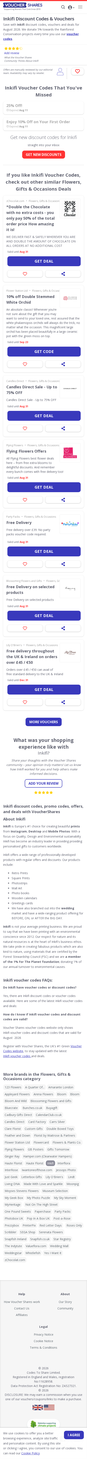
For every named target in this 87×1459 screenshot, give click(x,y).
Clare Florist (13, 1129)
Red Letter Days (50, 1225)
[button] (71, 8)
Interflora (63, 1163)
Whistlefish (33, 1253)
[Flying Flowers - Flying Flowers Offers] (70, 452)
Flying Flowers (14, 445)
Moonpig (73, 1184)
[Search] (63, 7)
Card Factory (37, 1122)
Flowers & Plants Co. (67, 1142)
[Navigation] (80, 7)
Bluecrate (11, 1108)
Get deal (44, 261)
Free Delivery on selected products (30, 589)
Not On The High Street (41, 1204)
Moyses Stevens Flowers (22, 1191)
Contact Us (21, 1308)
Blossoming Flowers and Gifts (24, 581)
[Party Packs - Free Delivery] (70, 524)
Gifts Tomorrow (58, 1149)
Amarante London (60, 1087)
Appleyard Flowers (17, 1094)
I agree (74, 1435)
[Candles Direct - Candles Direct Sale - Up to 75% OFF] (70, 388)
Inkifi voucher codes (17, 1056)
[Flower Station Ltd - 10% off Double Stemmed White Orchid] (70, 298)
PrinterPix (29, 1225)
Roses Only (74, 1225)
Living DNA (12, 1184)
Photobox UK (14, 1218)
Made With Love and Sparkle (43, 1184)
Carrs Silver (57, 1122)
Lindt (71, 1177)
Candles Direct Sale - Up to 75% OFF (31, 389)
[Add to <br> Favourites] (77, 71)
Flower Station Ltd (17, 291)
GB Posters (36, 1149)
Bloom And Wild (16, 1101)
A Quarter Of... (35, 1087)
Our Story (65, 1302)
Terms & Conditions (43, 1347)
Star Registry (62, 1239)
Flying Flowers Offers (26, 451)
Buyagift (51, 1108)
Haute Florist (13, 1163)
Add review (11, 53)
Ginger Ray (12, 1156)
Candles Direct (15, 381)
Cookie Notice (43, 1341)
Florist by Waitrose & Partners (54, 1135)
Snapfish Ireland (15, 1239)
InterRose (11, 1170)
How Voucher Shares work (22, 1302)
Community (65, 1308)
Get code (44, 351)
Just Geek (11, 1177)
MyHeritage (12, 1204)
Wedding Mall (59, 1246)
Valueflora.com (36, 1246)
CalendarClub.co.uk (49, 1115)
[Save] (25, 273)
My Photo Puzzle (38, 1198)
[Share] (63, 273)
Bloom (61, 1094)
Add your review (43, 783)
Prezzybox (12, 1225)
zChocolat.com (15, 201)
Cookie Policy (30, 1453)
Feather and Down (17, 1135)
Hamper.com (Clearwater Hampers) (47, 1156)
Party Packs (13, 516)
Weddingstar (13, 1253)
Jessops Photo (66, 1170)
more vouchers (43, 722)
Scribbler (10, 1232)
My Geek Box (14, 1198)
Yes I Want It (52, 1253)
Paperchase (43, 1211)
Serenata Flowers (51, 1232)
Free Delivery (18, 522)
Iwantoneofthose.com (37, 1170)
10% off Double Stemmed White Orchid (30, 299)
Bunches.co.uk (32, 1108)
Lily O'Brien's (14, 645)
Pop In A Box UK (38, 1218)
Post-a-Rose (62, 1218)
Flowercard (41, 1142)
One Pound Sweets (18, 1211)
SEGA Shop (27, 1232)
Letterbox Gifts (31, 1177)
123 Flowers (13, 1087)
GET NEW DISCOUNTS (43, 154)
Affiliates (22, 1315)
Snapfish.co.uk (40, 1239)
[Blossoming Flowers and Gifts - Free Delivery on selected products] (70, 588)
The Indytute (13, 1246)
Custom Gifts (34, 1129)
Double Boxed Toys (60, 1129)
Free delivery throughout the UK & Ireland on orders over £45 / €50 (31, 656)
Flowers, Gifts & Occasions (44, 201)
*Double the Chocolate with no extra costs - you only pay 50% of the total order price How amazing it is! (30, 218)
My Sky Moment (65, 1198)
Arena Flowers (43, 1094)
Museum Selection (55, 1191)
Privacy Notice (43, 1334)
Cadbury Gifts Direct (18, 1115)
